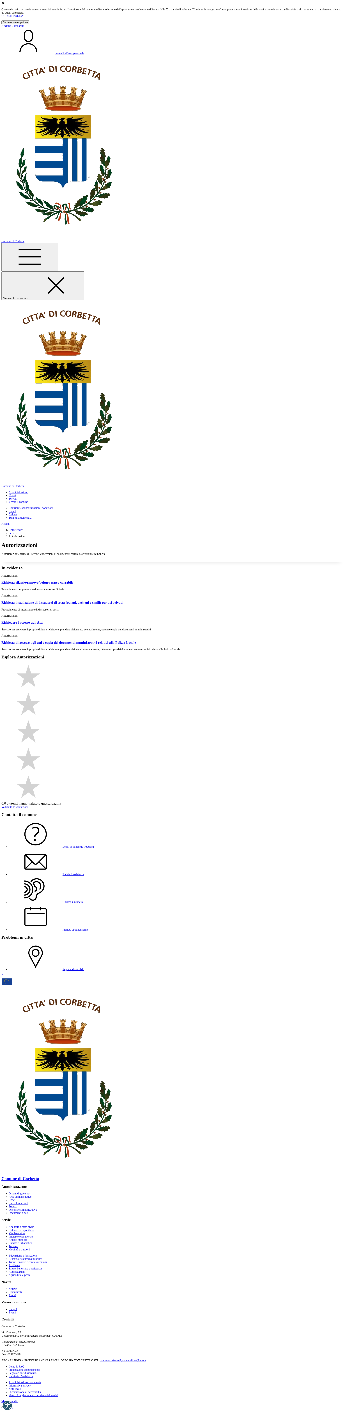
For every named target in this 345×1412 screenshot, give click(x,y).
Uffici (12, 1199)
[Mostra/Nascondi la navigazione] (29, 257)
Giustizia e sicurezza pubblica (25, 1258)
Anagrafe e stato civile (21, 1226)
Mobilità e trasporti (19, 1249)
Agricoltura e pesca (20, 1274)
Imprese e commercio (21, 1236)
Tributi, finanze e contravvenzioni (28, 1262)
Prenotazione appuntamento (24, 1369)
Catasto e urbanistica (20, 1243)
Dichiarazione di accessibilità (25, 1392)
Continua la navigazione (15, 22)
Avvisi (12, 1295)
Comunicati (15, 1292)
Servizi (13, 533)
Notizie (13, 1288)
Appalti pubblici (18, 1239)
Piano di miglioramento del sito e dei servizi (33, 1395)
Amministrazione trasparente (25, 1382)
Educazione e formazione (23, 1255)
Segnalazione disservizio (22, 1372)
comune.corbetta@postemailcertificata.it (123, 1360)
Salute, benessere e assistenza (25, 1268)
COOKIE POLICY (12, 15)
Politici (13, 1206)
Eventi (12, 511)
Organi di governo (19, 1193)
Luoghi (13, 1309)
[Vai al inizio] (2, 975)
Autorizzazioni (17, 1271)
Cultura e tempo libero (21, 1230)
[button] (7, 1405)
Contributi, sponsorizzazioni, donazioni (31, 507)
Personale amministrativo (23, 1209)
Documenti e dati (18, 1212)
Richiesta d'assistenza (21, 1376)
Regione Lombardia (12, 25)
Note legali (15, 1388)
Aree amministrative (20, 1196)
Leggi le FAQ (16, 1366)
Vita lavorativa (17, 1233)
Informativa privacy (20, 1385)
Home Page (15, 529)
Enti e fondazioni (18, 1203)
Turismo (13, 1246)
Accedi (5, 523)
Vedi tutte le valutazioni (14, 806)
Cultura (13, 514)
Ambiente (14, 1265)
